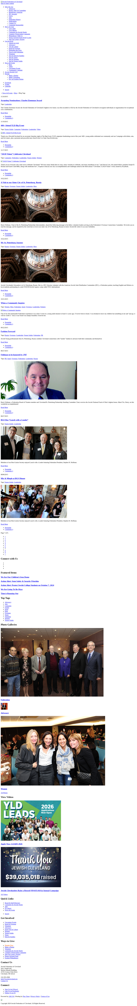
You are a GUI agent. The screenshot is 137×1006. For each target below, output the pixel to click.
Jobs (10, 18)
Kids (6, 611)
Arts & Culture (13, 47)
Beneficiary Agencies (15, 12)
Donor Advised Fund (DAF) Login (20, 37)
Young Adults (9, 129)
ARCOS (11, 996)
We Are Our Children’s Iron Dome (15, 577)
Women (39, 158)
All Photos (4, 793)
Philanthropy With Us (16, 36)
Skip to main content (7, 3)
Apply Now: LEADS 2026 (11, 844)
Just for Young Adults (15, 61)
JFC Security (13, 14)
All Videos (4, 894)
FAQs (11, 16)
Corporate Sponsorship (16, 25)
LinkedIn (8, 86)
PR (42, 335)
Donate (7, 74)
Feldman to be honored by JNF (14, 355)
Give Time (12, 28)
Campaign (17, 129)
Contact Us (12, 23)
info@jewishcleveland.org (9, 979)
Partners (43, 307)
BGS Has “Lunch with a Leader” (14, 420)
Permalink (8, 116)
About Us (12, 9)
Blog (10, 65)
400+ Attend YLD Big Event (12, 125)
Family (7, 608)
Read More (4, 113)
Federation (24, 129)
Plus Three (26, 996)
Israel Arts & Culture (11, 929)
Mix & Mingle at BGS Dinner (13, 478)
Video (11, 66)
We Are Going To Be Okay (12, 589)
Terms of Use (45, 996)
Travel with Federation (16, 52)
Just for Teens (13, 57)
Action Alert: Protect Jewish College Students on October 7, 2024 (27, 585)
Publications (13, 21)
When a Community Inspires (13, 303)
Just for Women (14, 59)
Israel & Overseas (14, 48)
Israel (23, 307)
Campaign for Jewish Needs (18, 32)
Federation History (15, 19)
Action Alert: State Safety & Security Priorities (20, 581)
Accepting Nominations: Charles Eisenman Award (21, 100)
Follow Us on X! (10, 993)
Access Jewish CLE (11, 72)
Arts (6, 604)
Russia (7, 186)
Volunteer (12, 54)
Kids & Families (10, 937)
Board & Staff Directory (12, 903)
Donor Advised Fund (11, 956)
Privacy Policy (35, 996)
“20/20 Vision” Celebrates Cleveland (16, 154)
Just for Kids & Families (16, 56)
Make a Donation (14, 77)
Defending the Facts (15, 50)
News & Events (10, 63)
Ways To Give (9, 27)
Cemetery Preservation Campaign (19, 34)
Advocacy (12, 45)
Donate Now (9, 945)
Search (7, 90)
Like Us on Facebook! (12, 991)
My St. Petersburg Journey (12, 243)
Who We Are (9, 7)
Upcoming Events (14, 68)
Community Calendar (15, 70)
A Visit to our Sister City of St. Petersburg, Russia (21, 182)
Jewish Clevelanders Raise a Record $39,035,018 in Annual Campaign (30, 891)
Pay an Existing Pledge (16, 79)
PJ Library (8, 908)
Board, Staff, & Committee (17, 10)
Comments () (9, 118)
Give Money (13, 30)
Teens (7, 615)
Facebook (8, 83)
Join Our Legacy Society (17, 39)
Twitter (7, 84)
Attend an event (14, 43)
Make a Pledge (13, 75)
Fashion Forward (8, 331)
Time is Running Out (9, 593)
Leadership (8, 104)
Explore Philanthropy (11, 958)
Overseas (12, 186)
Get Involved (9, 41)
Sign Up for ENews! (11, 989)
